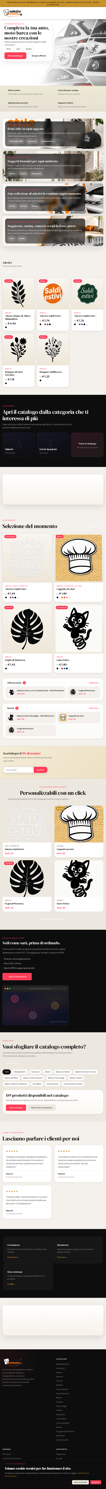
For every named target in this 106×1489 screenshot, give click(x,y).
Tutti (7, 1072)
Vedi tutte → (94, 683)
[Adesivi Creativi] (12, 13)
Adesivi (48, 1072)
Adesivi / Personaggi (56, 1078)
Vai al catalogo (16, 1108)
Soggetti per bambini (65, 1431)
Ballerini (59, 1385)
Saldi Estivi (60, 1414)
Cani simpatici (62, 1389)
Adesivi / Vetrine (76, 1078)
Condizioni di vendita (11, 1458)
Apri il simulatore (17, 976)
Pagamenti (61, 1454)
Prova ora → (62, 1257)
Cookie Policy (82, 1473)
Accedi (59, 1458)
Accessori (35, 1072)
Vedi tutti (9, 272)
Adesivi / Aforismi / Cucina (85, 1072)
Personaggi (61, 1406)
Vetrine (59, 1410)
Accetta (95, 1482)
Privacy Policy (10, 1476)
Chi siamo (6, 1454)
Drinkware (60, 1435)
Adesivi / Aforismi (63, 1072)
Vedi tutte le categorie (41, 1108)
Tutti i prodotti (62, 1440)
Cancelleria (36, 1084)
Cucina (59, 1381)
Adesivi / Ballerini (11, 1078)
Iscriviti (40, 770)
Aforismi (59, 1376)
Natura (59, 1398)
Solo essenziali (80, 1482)
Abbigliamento (20, 1072)
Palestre (59, 1402)
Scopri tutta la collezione (52, 919)
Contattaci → (13, 1257)
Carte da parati (53, 1084)
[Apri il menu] (101, 13)
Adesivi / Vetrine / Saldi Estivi (16, 1084)
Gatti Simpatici (62, 1393)
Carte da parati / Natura (73, 1084)
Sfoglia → (11, 1284)
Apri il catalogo (13, 1063)
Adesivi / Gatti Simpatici (33, 1078)
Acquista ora (18, 294)
